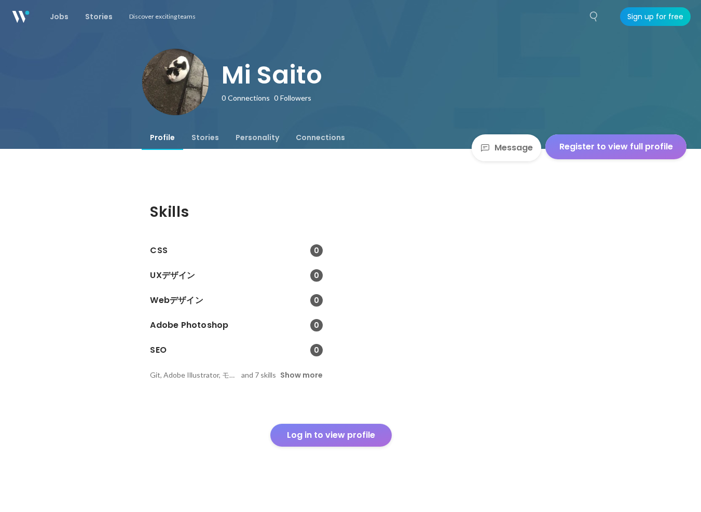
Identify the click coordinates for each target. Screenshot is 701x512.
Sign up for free (655, 16)
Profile (162, 137)
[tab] (162, 137)
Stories (205, 137)
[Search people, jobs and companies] (594, 16)
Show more (301, 375)
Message (513, 148)
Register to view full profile (616, 147)
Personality (257, 137)
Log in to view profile (331, 435)
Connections (320, 137)
